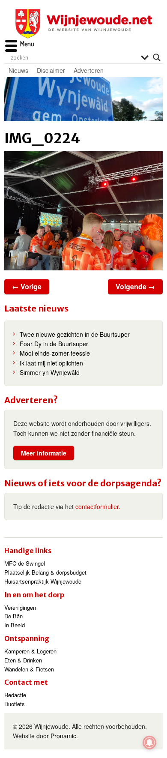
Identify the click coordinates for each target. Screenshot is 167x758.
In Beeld (14, 625)
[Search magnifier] (157, 57)
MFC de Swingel (24, 563)
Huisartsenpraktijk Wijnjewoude (42, 581)
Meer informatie (43, 453)
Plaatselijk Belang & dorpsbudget (45, 572)
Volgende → (135, 286)
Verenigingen (20, 607)
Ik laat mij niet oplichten (51, 363)
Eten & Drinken (23, 660)
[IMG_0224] (83, 210)
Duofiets (14, 704)
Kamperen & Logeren (30, 651)
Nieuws (18, 70)
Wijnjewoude (83, 24)
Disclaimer (51, 70)
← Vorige (27, 286)
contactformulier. (97, 506)
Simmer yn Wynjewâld (50, 372)
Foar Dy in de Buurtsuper (54, 343)
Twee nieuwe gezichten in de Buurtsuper (75, 334)
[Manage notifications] (149, 742)
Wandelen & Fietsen (29, 669)
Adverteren (89, 70)
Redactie (15, 695)
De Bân (13, 616)
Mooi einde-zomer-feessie (55, 353)
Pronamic (63, 735)
